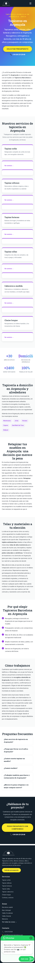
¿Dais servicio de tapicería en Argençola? (16, 740)
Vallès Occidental (7, 913)
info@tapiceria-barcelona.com (13, 935)
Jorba (16, 420)
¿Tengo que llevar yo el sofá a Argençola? (16, 750)
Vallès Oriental (6, 916)
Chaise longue (6, 895)
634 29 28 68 (9, 932)
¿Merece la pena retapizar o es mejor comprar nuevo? (16, 786)
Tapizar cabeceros (7, 892)
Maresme (5, 919)
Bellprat (5, 430)
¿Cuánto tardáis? (10, 768)
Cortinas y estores (7, 897)
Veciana (24, 420)
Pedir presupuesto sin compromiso (17, 827)
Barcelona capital (7, 907)
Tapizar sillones (7, 883)
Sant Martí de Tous (18, 425)
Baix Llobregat (6, 910)
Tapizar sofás (6, 880)
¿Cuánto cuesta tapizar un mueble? (14, 759)
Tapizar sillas (6, 889)
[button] (31, 938)
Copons (5, 425)
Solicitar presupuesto (17, 49)
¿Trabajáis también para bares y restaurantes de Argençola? (17, 776)
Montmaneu (7, 420)
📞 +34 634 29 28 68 (17, 54)
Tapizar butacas (7, 886)
